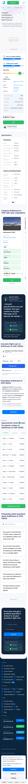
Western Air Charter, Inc (18, 82)
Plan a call (13, 634)
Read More (13, 412)
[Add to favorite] (19, 13)
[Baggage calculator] (22, 102)
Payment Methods (9, 694)
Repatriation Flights (9, 674)
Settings (13, 778)
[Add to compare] (23, 13)
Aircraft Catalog (8, 701)
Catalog (9, 7)
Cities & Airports (8, 709)
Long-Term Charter (9, 668)
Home (2, 7)
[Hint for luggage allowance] (22, 105)
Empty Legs (9, 682)
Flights (18, 709)
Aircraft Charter (8, 666)
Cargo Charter (20, 677)
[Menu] (23, 2)
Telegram (14, 325)
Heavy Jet (15, 91)
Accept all (13, 769)
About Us (6, 689)
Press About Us (8, 692)
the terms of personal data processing (13, 638)
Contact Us (13, 3)
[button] (8, 361)
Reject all (13, 774)
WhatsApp (14, 329)
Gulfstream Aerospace (16, 88)
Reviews (21, 689)
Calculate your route (13, 506)
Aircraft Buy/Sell (8, 679)
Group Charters (8, 671)
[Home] (3, 2)
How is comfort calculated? (8, 67)
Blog (5, 712)
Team (13, 689)
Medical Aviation (8, 677)
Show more (13, 599)
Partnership (21, 694)
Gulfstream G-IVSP (18, 85)
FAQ (17, 706)
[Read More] (24, 26)
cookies (8, 757)
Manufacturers (8, 706)
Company (4, 685)
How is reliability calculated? (9, 60)
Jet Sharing (19, 679)
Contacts (18, 692)
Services (3, 662)
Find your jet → (13, 366)
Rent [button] (12, 280)
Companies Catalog (9, 704)
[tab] (13, 202)
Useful (3, 698)
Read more (12, 283)
